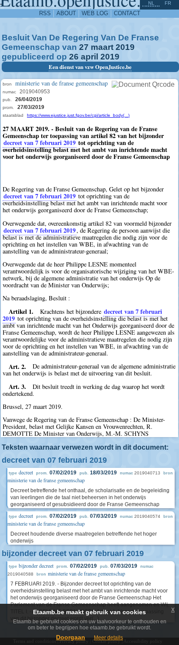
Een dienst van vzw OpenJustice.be (90, 67)
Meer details (108, 638)
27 (84, 47)
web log (95, 13)
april (89, 56)
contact (127, 13)
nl (151, 3)
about (66, 13)
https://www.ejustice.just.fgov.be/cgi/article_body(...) (78, 115)
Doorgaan (70, 637)
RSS (45, 13)
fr (168, 3)
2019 (125, 47)
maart (102, 47)
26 (74, 56)
